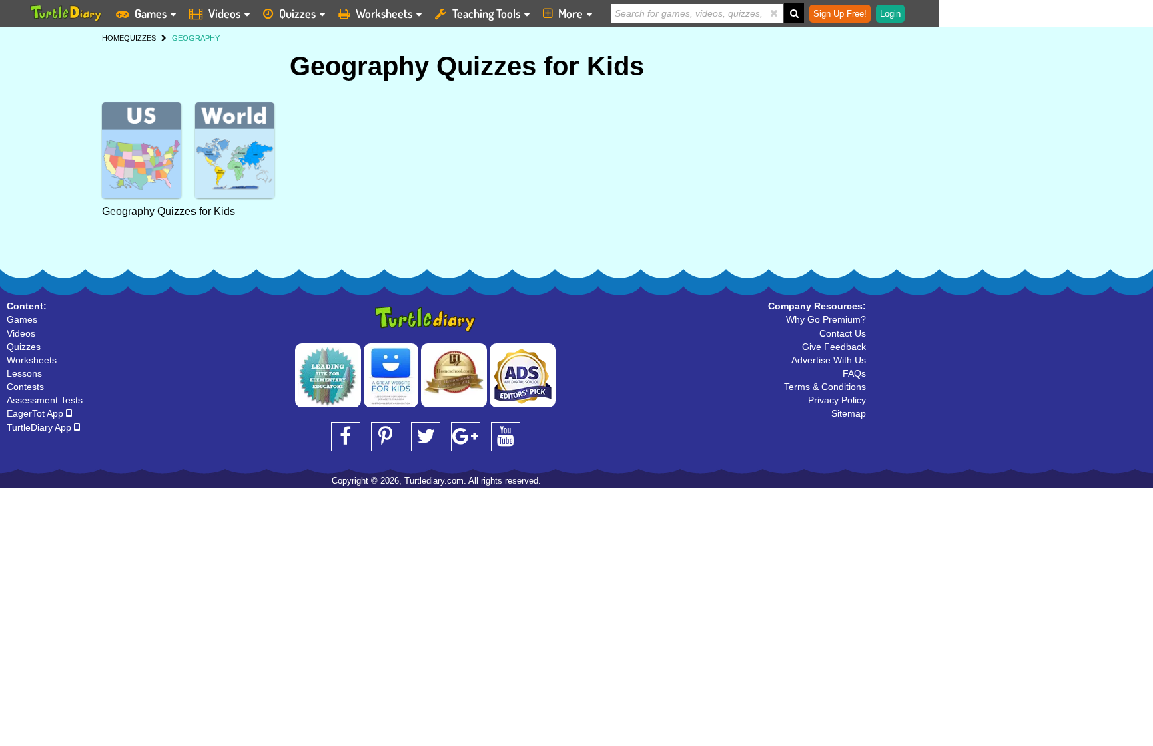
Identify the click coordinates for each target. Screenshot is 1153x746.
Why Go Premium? (826, 319)
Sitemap (848, 413)
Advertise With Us (828, 360)
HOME (113, 38)
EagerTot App (36, 413)
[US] (141, 150)
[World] (234, 150)
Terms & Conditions (825, 386)
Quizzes (297, 13)
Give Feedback (834, 346)
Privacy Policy (837, 400)
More (570, 13)
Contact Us (842, 333)
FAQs (854, 373)
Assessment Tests (45, 400)
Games (150, 13)
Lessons (24, 373)
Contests (25, 386)
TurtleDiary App (40, 427)
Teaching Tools (486, 13)
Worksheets (384, 13)
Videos (224, 13)
